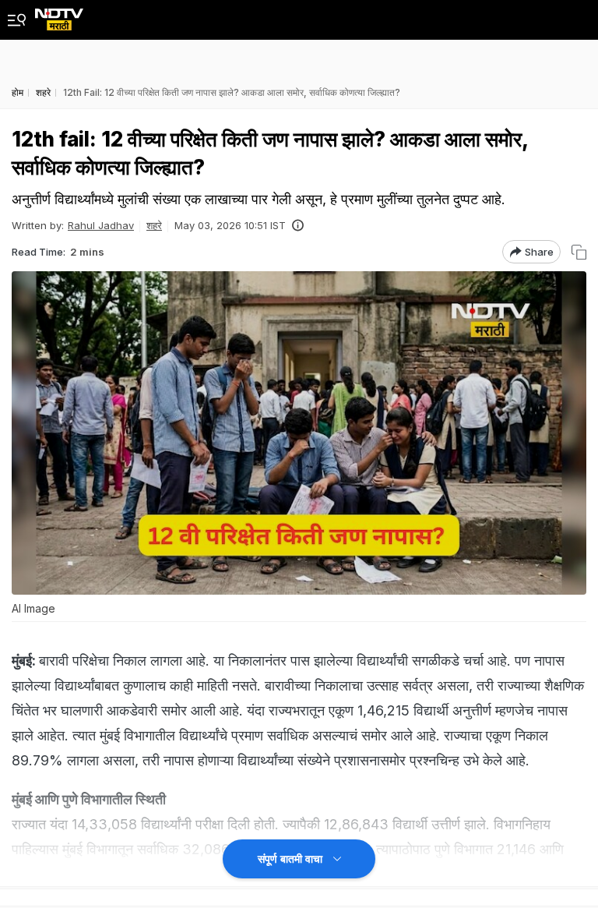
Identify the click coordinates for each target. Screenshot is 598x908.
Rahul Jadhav (101, 225)
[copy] (579, 252)
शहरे (154, 225)
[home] (59, 15)
